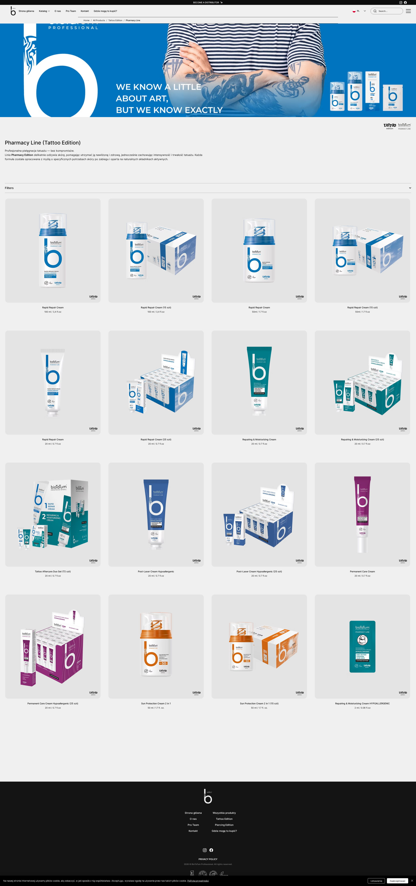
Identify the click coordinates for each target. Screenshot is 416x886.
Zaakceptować (397, 880)
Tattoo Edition (115, 20)
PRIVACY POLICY (208, 859)
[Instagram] (401, 2)
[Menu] (408, 11)
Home (87, 20)
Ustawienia (376, 880)
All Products (99, 20)
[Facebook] (405, 2)
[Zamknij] (412, 880)
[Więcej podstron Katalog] (49, 11)
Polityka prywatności (198, 880)
